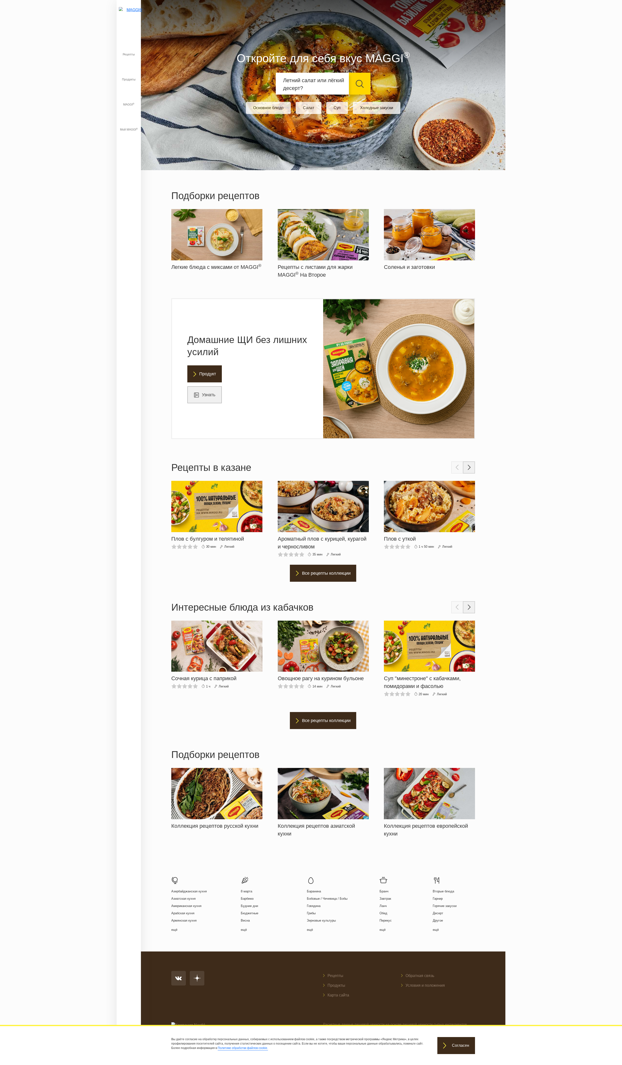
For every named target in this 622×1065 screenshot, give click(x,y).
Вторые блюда (443, 891)
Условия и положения (425, 985)
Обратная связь (420, 976)
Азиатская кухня (183, 898)
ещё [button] (174, 930)
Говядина (313, 906)
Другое (438, 920)
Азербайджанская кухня (189, 891)
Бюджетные (249, 913)
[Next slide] (469, 467)
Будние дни (249, 906)
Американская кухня (186, 906)
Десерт (438, 913)
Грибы (311, 913)
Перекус (386, 920)
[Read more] (216, 240)
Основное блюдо (268, 108)
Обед (383, 913)
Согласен (460, 1046)
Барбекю (247, 898)
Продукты (129, 79)
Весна (245, 920)
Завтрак (385, 898)
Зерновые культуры (321, 920)
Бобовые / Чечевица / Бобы (327, 898)
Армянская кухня (184, 920)
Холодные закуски (376, 108)
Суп (337, 108)
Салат (308, 108)
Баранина (314, 891)
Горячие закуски (445, 906)
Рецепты (129, 54)
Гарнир (438, 898)
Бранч (384, 891)
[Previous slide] (457, 467)
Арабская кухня (182, 913)
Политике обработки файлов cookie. (243, 1048)
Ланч (383, 906)
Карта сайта (338, 995)
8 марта (246, 891)
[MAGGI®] (129, 16)
